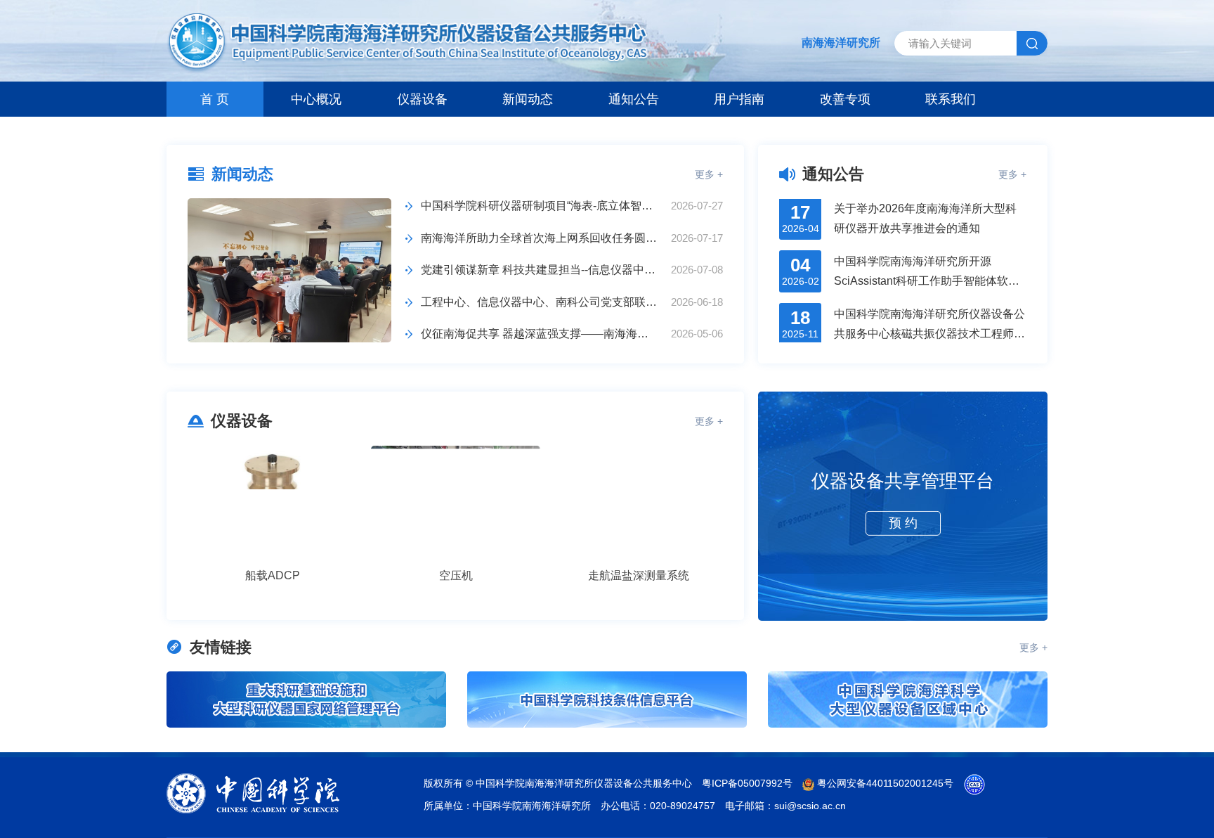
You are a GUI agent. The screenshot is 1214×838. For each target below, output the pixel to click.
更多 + (709, 174)
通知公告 (633, 99)
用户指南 (739, 99)
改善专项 (845, 99)
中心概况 (316, 99)
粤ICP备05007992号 (747, 783)
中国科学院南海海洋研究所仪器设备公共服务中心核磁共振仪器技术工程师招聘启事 (929, 309)
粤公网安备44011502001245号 (883, 783)
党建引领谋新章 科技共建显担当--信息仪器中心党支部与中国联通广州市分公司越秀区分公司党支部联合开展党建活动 (540, 270)
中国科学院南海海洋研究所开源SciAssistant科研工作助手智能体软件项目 (926, 257)
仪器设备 (422, 99)
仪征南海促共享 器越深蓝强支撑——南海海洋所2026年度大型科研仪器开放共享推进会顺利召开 (540, 334)
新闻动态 (527, 99)
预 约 (903, 522)
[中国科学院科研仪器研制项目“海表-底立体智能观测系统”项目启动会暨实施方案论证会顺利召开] (289, 270)
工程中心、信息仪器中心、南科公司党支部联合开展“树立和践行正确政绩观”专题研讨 (540, 302)
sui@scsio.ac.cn (810, 805)
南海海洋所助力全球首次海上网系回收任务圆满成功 (540, 238)
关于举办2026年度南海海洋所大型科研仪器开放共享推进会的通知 (925, 203)
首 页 (214, 99)
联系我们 (950, 99)
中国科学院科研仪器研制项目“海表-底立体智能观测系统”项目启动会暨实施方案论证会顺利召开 (540, 206)
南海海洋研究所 (841, 43)
